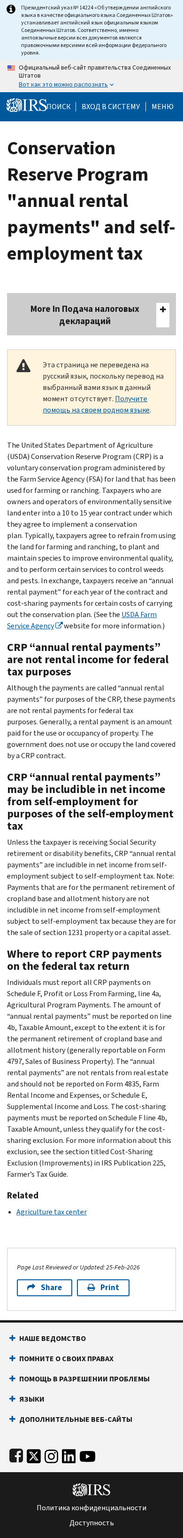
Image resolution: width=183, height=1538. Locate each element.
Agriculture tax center (51, 1212)
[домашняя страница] (27, 105)
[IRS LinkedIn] (69, 1454)
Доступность (91, 1523)
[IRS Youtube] (87, 1454)
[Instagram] (51, 1454)
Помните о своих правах (66, 1359)
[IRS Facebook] (16, 1454)
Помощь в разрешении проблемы (84, 1379)
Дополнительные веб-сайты (75, 1419)
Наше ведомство (52, 1338)
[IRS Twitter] (34, 1454)
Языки (32, 1399)
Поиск (58, 106)
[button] (111, 106)
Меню (163, 106)
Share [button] (51, 1287)
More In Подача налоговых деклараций (84, 315)
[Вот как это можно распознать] (91, 76)
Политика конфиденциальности (91, 1508)
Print (109, 1287)
